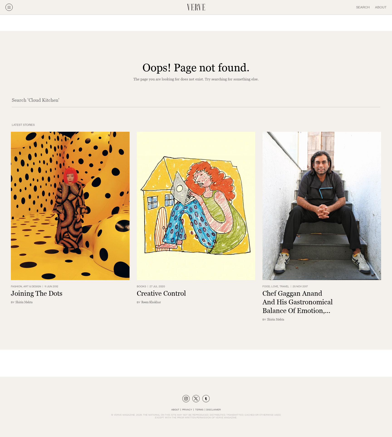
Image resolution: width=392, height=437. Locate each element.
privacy (187, 409)
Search (363, 7)
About (381, 7)
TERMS (199, 409)
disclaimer (213, 409)
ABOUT (175, 409)
